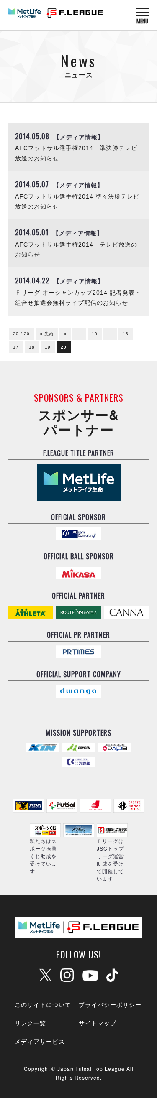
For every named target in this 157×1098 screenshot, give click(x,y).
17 (16, 347)
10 (95, 333)
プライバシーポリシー (110, 1004)
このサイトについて (43, 1004)
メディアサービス (40, 1041)
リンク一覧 (30, 1023)
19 (48, 347)
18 (32, 347)
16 (126, 333)
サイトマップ (97, 1023)
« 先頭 (47, 333)
